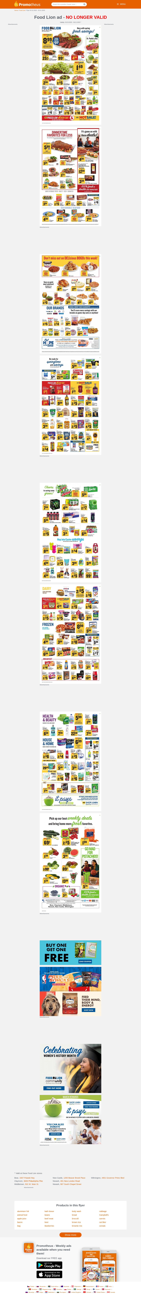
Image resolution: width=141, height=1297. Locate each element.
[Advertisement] (22, 54)
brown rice (76, 1222)
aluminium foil (23, 1211)
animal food (22, 1215)
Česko (32, 1286)
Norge (88, 1289)
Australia (66, 1286)
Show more (70, 1235)
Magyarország (46, 1289)
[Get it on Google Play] (49, 1265)
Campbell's (104, 1215)
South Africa (54, 1286)
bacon (19, 1222)
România (34, 1289)
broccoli (75, 1219)
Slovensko (43, 1286)
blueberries (49, 1226)
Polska (69, 1289)
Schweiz (88, 1292)
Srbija (41, 1292)
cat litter (102, 1222)
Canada (112, 1292)
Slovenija (31, 1292)
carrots (102, 1219)
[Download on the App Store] (49, 1274)
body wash (76, 1211)
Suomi (98, 1289)
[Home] (27, 3)
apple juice (21, 1219)
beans (47, 1215)
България (63, 1292)
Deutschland (90, 1286)
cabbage (103, 1211)
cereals (102, 1226)
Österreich (77, 1286)
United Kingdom (76, 1292)
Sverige (79, 1289)
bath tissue (49, 1211)
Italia (110, 1286)
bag (18, 1226)
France (101, 1286)
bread (74, 1215)
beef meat (49, 1219)
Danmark (107, 1289)
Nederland (51, 1292)
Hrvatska (59, 1289)
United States (101, 1292)
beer (46, 1222)
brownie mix (77, 1226)
